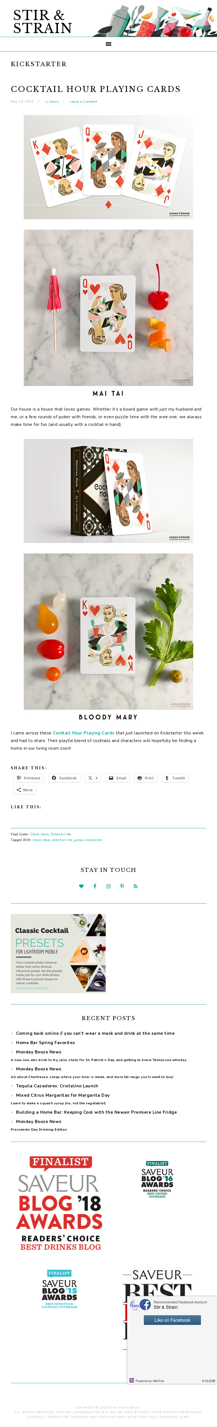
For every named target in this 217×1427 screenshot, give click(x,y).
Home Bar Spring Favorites (45, 1043)
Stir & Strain (43, 21)
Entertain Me (61, 834)
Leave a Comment (83, 102)
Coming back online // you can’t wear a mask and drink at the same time (95, 1033)
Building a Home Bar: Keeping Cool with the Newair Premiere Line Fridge (96, 1112)
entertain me (62, 840)
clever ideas (42, 840)
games (79, 840)
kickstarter (94, 840)
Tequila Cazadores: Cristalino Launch (57, 1086)
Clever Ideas (39, 834)
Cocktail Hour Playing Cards (96, 89)
